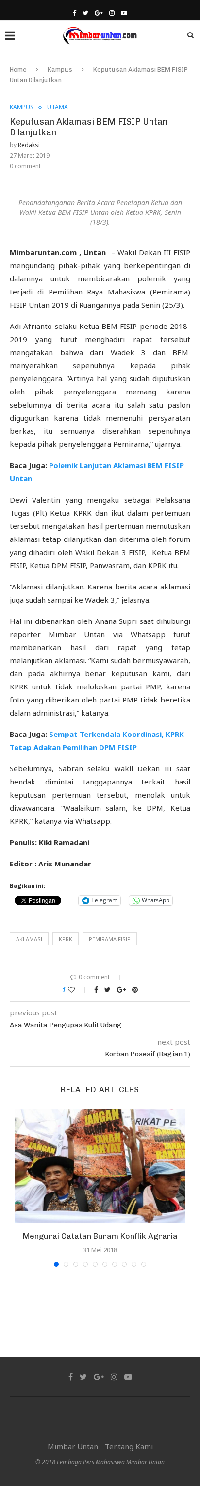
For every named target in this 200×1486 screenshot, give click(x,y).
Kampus (60, 69)
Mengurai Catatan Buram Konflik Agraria (100, 1236)
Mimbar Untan (73, 1446)
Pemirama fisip (110, 939)
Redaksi (29, 145)
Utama (57, 107)
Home (18, 69)
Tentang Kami (129, 1446)
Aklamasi (29, 939)
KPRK (65, 939)
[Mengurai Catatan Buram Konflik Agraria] (100, 1166)
